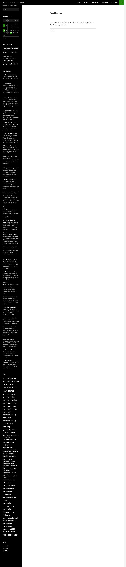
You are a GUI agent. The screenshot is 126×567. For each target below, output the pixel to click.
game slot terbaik (10, 429)
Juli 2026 (5, 548)
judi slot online (9, 432)
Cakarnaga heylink (11, 307)
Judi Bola (85, 2)
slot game (7, 482)
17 (4, 30)
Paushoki (10, 83)
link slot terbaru (9, 439)
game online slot (10, 400)
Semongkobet (8, 360)
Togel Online (114, 2)
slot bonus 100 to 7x (7, 459)
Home (79, 2)
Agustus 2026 (6, 546)
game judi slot (9, 397)
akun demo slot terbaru (11, 381)
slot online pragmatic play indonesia (9, 512)
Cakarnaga (8, 74)
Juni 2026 (5, 550)
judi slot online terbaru (10, 435)
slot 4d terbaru (8, 456)
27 (11, 33)
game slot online (10, 409)
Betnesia (5, 145)
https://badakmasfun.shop (9, 234)
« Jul (4, 37)
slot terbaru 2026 (9, 529)
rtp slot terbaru (8, 448)
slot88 (14, 456)
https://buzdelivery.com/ (11, 122)
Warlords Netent (7, 56)
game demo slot (9, 394)
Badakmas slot (6, 156)
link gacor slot (6, 437)
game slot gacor (9, 406)
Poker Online (95, 2)
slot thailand (10, 534)
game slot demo (9, 403)
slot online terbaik (10, 518)
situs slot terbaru (8, 453)
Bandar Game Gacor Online (13, 2)
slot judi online (9, 485)
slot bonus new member (8, 463)
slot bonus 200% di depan (9, 461)
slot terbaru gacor (9, 531)
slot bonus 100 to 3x (7, 458)
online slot (7, 445)
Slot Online (104, 2)
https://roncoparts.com (9, 167)
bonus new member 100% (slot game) (10, 387)
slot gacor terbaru (9, 480)
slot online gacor (10, 488)
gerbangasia (9, 259)
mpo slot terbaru (8, 442)
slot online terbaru (9, 520)
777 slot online (9, 378)
